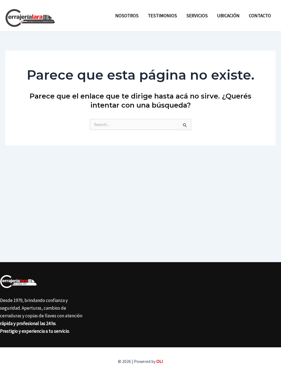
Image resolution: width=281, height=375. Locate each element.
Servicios (197, 16)
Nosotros (127, 16)
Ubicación (228, 16)
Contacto (260, 16)
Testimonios (162, 16)
